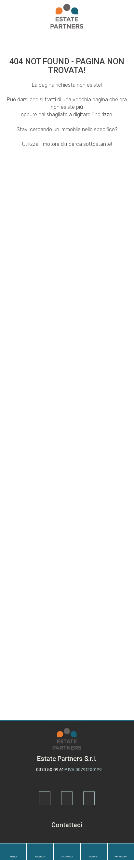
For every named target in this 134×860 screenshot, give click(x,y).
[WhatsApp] (89, 798)
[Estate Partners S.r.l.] (67, 16)
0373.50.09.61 (49, 769)
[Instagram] (67, 798)
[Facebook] (44, 798)
